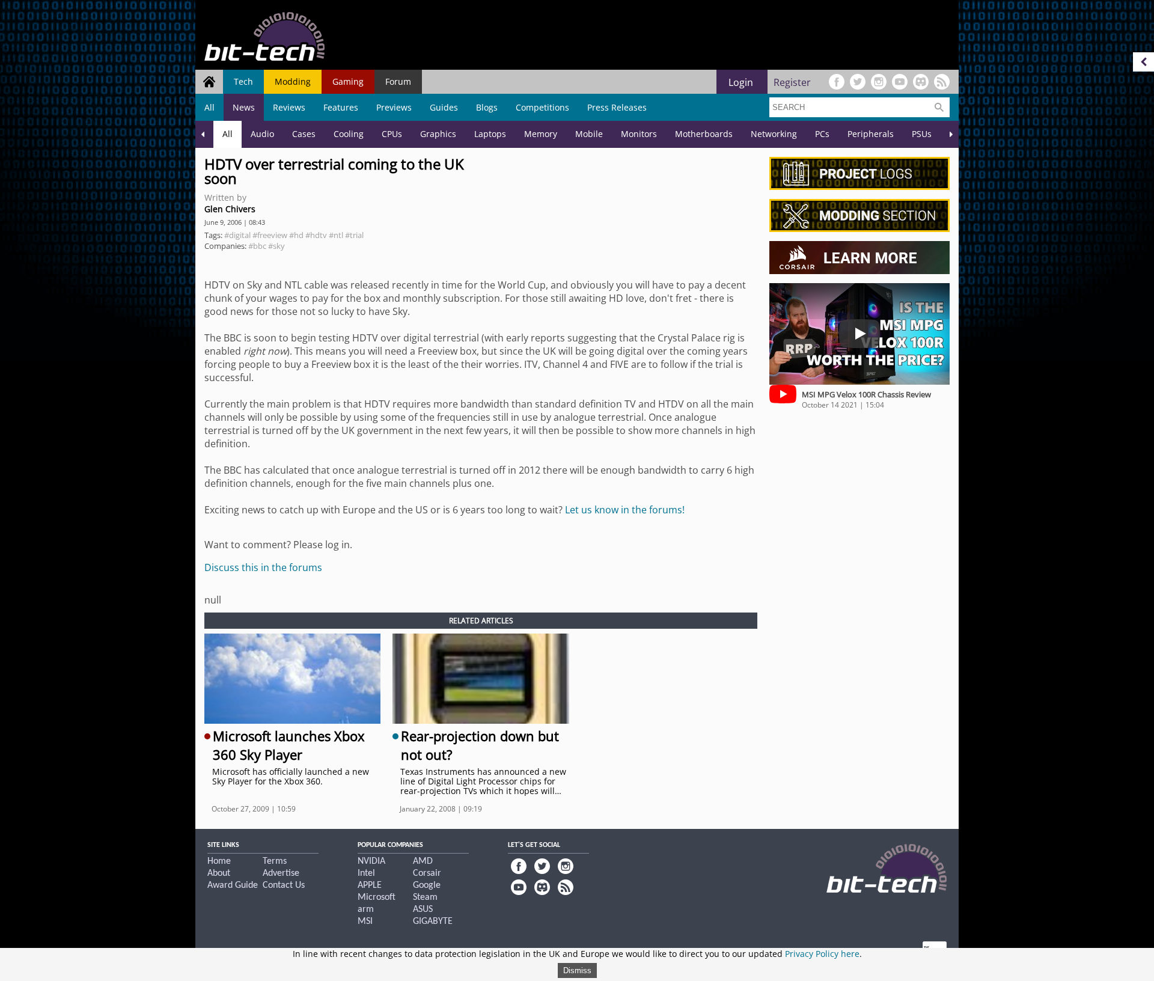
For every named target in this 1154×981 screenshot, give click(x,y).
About (218, 873)
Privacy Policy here (822, 953)
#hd (296, 235)
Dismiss (577, 970)
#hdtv (316, 235)
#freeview (269, 235)
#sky (276, 245)
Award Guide (232, 885)
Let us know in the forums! (625, 509)
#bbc (257, 245)
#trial (354, 235)
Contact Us (284, 885)
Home (219, 861)
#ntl (336, 235)
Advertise (281, 873)
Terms (275, 861)
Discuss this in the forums (263, 567)
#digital (237, 235)
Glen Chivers (229, 209)
